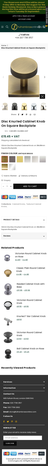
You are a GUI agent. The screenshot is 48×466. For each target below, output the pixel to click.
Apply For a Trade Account (23, 16)
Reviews (7, 236)
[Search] (7, 27)
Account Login (24, 19)
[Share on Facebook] (18, 115)
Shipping (5, 140)
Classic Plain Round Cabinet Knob (30, 269)
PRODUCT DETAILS (11, 220)
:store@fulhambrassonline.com (22, 411)
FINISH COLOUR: (17, 153)
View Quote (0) (47, 16)
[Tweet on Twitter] (22, 115)
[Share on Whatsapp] (30, 115)
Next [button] (45, 77)
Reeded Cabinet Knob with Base (31, 285)
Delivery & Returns (29, 176)
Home (3, 45)
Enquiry (7, 180)
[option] (24, 36)
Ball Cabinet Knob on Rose (30, 348)
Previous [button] (3, 77)
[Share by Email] (34, 115)
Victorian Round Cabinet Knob (29, 302)
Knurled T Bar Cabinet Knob (31, 316)
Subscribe (10, 443)
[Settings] (39, 27)
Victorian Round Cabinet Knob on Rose (31, 255)
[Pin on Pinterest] (26, 115)
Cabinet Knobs (18, 204)
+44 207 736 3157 (24, 36)
